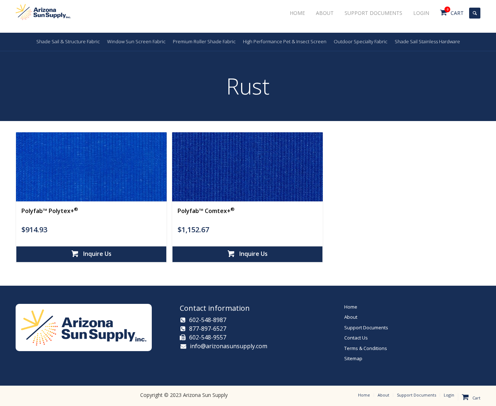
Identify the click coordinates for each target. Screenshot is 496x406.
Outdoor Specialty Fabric (360, 41)
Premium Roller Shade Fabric (204, 41)
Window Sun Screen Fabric (136, 41)
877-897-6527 (207, 329)
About (350, 317)
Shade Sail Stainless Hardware (427, 41)
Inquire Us (96, 254)
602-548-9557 (207, 337)
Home (350, 307)
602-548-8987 (207, 320)
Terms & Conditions (365, 348)
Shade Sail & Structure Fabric (68, 41)
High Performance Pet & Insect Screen (284, 41)
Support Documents (366, 327)
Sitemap (353, 358)
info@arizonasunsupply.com (227, 346)
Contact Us (356, 337)
